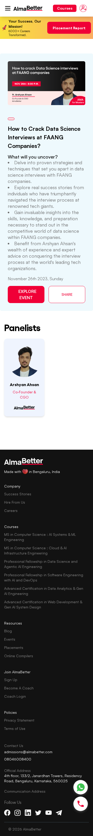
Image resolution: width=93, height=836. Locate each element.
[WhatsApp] (80, 787)
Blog (8, 631)
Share (67, 294)
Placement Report (69, 27)
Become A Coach (19, 688)
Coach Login (15, 696)
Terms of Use (14, 728)
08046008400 (17, 759)
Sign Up (10, 679)
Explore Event (27, 294)
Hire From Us (14, 502)
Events (9, 639)
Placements (13, 647)
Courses (64, 8)
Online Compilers (18, 656)
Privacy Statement (19, 720)
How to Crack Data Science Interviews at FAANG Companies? (44, 137)
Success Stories (17, 494)
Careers (11, 510)
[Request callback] (80, 804)
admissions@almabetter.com (28, 752)
